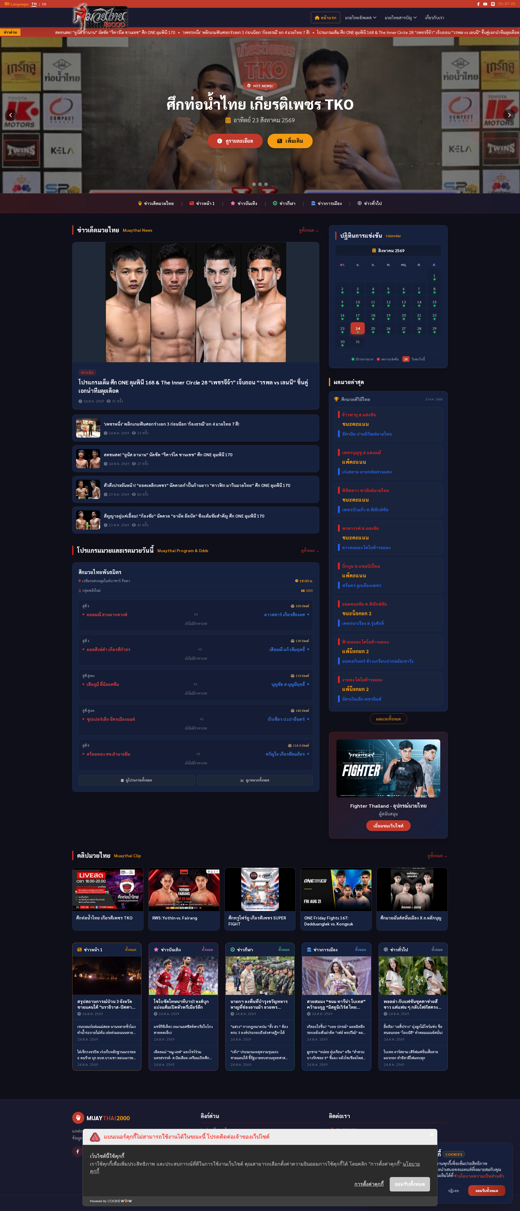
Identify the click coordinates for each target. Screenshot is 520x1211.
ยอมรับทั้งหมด (410, 1184)
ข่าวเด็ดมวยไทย (159, 203)
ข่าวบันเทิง (247, 203)
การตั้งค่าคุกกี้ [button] (369, 1184)
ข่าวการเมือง (330, 203)
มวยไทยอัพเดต (358, 17)
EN (44, 4)
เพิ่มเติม (293, 141)
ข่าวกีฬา (288, 203)
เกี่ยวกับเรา (434, 17)
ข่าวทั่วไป (373, 203)
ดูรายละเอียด (238, 141)
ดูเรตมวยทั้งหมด (257, 780)
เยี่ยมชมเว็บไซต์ (388, 825)
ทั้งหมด (130, 949)
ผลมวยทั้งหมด (388, 718)
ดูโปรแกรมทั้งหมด (138, 780)
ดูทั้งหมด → (309, 230)
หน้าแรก (328, 17)
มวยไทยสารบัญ (398, 17)
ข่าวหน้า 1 (205, 203)
